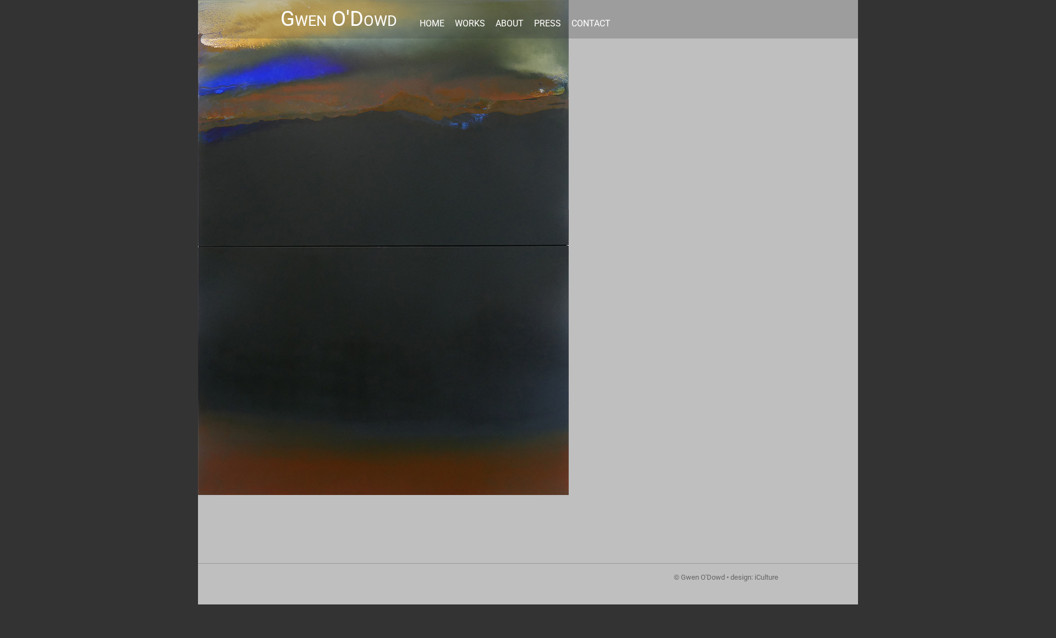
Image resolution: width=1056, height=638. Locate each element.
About (510, 23)
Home (432, 23)
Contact (590, 23)
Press (547, 23)
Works (470, 23)
